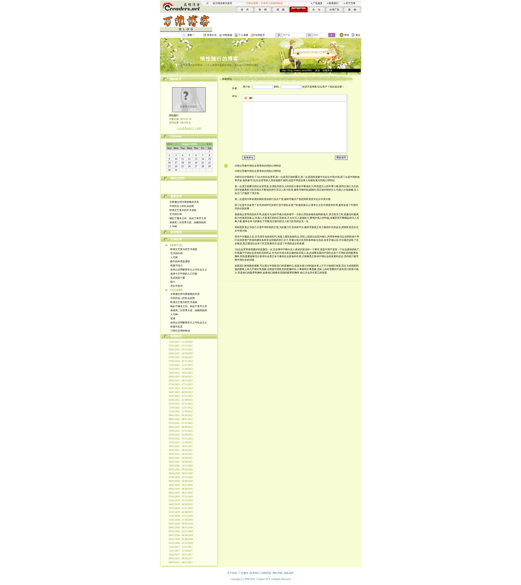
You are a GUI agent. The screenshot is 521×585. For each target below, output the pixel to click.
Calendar (176, 136)
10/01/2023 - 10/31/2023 (181, 372)
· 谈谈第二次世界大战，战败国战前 (187, 222)
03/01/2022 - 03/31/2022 (181, 430)
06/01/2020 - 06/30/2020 (181, 481)
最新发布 (176, 196)
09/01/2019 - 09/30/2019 (181, 488)
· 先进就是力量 (177, 277)
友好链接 (176, 232)
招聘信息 (266, 573)
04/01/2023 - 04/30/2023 (181, 392)
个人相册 (243, 35)
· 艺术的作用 (175, 214)
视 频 (281, 9)
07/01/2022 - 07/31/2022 (181, 423)
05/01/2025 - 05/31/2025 (181, 349)
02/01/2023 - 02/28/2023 (181, 399)
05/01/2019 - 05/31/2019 (181, 500)
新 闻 (263, 9)
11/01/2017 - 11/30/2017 (181, 550)
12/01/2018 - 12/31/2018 (181, 516)
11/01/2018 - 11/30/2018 (181, 519)
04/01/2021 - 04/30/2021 (181, 458)
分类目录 (176, 239)
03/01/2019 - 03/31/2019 (181, 508)
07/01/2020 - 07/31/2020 (181, 477)
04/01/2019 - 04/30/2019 (181, 504)
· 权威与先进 (176, 326)
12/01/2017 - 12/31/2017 (181, 546)
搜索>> (191, 35)
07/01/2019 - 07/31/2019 (181, 496)
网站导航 (277, 573)
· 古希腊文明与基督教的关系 (183, 202)
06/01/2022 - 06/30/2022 (181, 427)
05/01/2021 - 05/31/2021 (181, 454)
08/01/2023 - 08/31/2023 (181, 380)
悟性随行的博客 (219, 58)
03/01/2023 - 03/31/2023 (181, 396)
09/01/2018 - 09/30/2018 (181, 523)
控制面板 (227, 35)
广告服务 (318, 3)
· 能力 (172, 281)
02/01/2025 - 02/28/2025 (181, 357)
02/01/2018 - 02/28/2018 (181, 539)
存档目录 (176, 336)
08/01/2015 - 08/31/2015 (181, 562)
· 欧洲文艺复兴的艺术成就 (182, 210)
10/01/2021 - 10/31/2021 (181, 446)
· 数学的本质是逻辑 (179, 261)
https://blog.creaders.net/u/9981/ (297, 70)
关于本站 (232, 573)
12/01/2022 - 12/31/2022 (181, 407)
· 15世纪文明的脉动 (179, 330)
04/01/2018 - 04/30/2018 (181, 535)
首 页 (245, 9)
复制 (317, 70)
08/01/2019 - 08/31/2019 (181, 492)
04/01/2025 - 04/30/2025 (181, 353)
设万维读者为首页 (222, 3)
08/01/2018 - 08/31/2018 (181, 527)
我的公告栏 (178, 178)
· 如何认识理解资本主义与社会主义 (188, 269)
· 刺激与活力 (176, 265)
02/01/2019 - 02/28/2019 (181, 512)
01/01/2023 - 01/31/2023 (181, 403)
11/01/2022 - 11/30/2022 (181, 411)
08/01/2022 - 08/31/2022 (181, 419)
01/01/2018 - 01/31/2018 (181, 543)
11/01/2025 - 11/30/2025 (181, 341)
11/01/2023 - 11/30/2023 (181, 369)
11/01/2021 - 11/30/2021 (181, 442)
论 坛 (316, 9)
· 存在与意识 (176, 285)
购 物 (352, 9)
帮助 (346, 35)
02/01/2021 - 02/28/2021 (181, 461)
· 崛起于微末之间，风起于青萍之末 (187, 218)
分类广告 (334, 9)
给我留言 (260, 35)
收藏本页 (327, 70)
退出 (358, 35)
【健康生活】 (176, 245)
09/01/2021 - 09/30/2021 (181, 450)
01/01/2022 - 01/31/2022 (181, 438)
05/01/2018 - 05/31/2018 (181, 531)
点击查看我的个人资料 (189, 128)
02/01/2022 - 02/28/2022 (181, 434)
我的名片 (175, 79)
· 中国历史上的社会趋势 (181, 206)
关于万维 (350, 3)
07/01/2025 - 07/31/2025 (181, 345)
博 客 (298, 9)
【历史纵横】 (176, 290)
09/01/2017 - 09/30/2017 (181, 558)
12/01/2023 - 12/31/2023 (181, 365)
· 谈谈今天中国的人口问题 (183, 273)
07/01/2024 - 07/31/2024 (181, 361)
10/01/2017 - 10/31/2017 (181, 554)
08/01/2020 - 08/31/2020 (181, 473)
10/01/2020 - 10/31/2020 (181, 465)
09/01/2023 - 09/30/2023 (181, 376)
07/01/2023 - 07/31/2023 (181, 384)
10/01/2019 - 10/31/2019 (181, 485)
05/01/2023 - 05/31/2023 (181, 388)
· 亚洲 (172, 318)
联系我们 (333, 3)
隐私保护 (289, 573)
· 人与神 (172, 226)
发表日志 (212, 35)
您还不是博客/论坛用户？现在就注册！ (323, 86)
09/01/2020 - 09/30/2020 (181, 469)
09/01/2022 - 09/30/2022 (181, 415)
